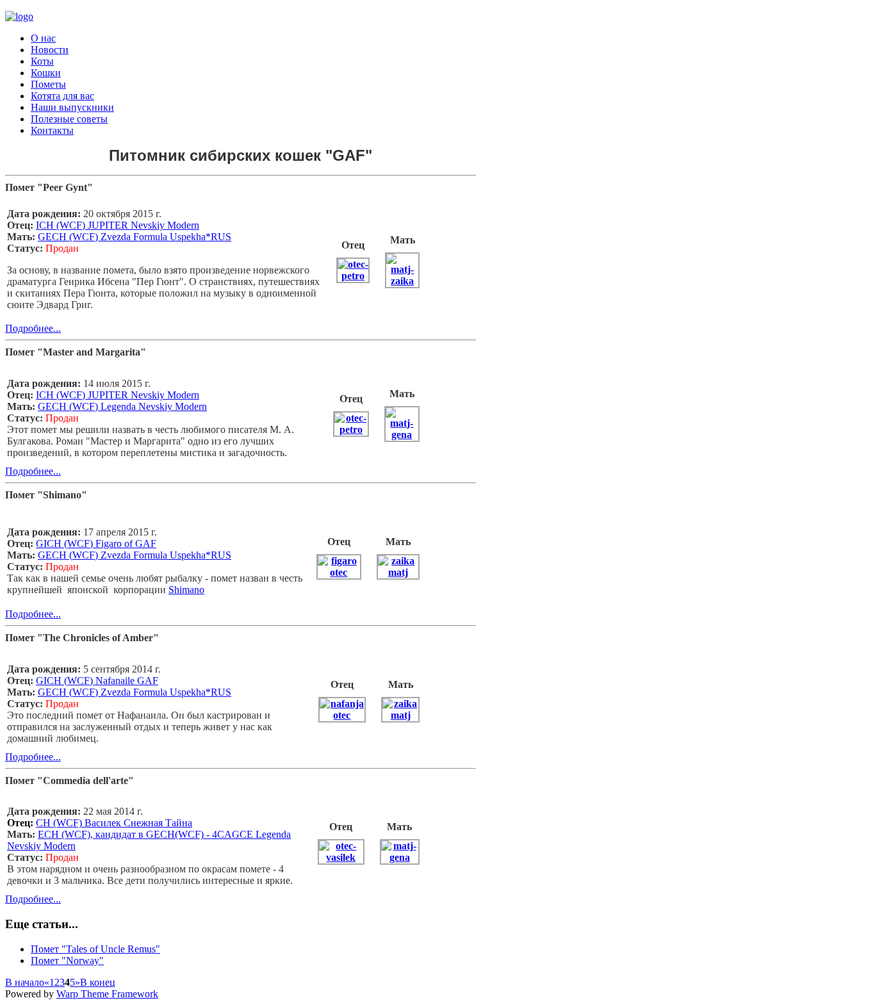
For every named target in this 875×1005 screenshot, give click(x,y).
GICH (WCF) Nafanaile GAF (97, 680)
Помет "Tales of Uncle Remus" (95, 949)
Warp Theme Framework (107, 993)
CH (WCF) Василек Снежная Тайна (114, 822)
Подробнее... (33, 328)
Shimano (186, 589)
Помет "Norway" (67, 960)
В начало (24, 982)
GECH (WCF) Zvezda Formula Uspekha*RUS (134, 692)
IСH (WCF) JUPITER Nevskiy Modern (117, 225)
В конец (97, 982)
